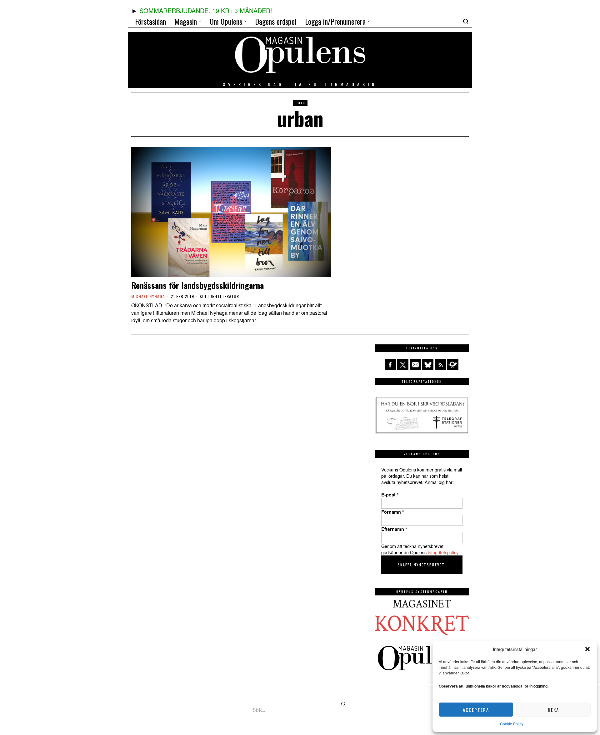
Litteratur (227, 296)
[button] (587, 649)
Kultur (207, 296)
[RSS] (440, 364)
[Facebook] (390, 364)
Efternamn (394, 529)
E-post (390, 494)
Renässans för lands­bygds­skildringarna (197, 285)
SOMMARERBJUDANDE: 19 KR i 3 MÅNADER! (205, 10)
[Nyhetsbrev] (452, 364)
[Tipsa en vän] (415, 364)
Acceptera (476, 709)
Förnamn (392, 512)
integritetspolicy (443, 552)
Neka (553, 709)
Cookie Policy (511, 723)
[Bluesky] (427, 364)
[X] (402, 364)
